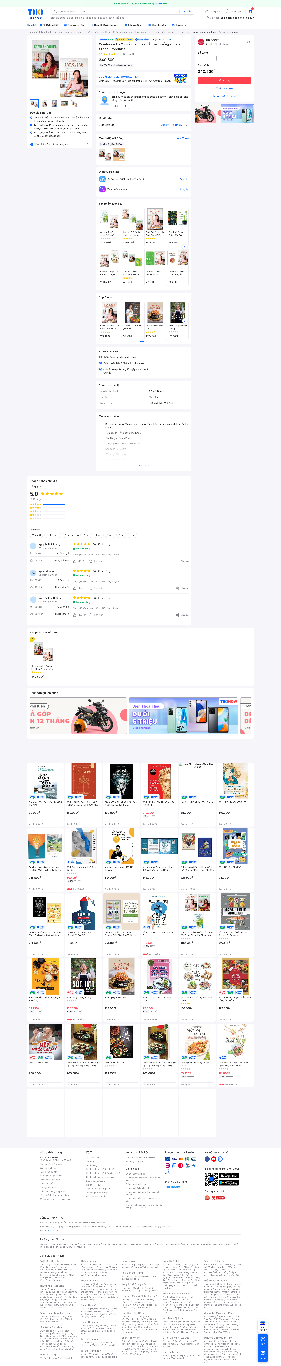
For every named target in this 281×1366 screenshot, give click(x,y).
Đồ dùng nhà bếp (48, 1358)
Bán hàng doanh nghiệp (97, 1192)
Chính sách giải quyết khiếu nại (100, 1177)
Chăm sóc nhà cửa (57, 1307)
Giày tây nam (101, 1325)
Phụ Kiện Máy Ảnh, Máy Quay (217, 1316)
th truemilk (72, 1244)
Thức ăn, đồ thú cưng (54, 1305)
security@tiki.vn (62, 1199)
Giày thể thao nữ (227, 1302)
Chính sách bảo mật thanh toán (100, 1169)
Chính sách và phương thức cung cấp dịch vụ (143, 1193)
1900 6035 (52, 1230)
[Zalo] (220, 1159)
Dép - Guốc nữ (101, 1309)
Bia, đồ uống (50, 1299)
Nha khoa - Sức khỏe (180, 1329)
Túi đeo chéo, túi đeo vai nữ (94, 1342)
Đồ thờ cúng (132, 1329)
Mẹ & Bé (180, 1275)
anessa (194, 1244)
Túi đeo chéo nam (97, 1354)
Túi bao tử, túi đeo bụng (105, 1357)
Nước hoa (50, 1346)
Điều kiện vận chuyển (96, 1196)
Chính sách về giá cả (135, 1174)
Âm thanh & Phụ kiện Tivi (215, 1264)
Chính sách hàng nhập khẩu (53, 1191)
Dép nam (95, 1328)
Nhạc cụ (143, 1329)
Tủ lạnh (212, 1267)
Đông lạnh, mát (59, 1294)
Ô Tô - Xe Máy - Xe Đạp (176, 1337)
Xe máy (171, 1344)
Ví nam (84, 1354)
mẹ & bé (79, 17)
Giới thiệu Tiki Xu (94, 1185)
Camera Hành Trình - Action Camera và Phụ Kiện (221, 1322)
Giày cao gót (87, 1309)
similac (217, 1244)
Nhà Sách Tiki (171, 1352)
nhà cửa (102, 17)
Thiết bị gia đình (64, 1358)
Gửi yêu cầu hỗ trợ (48, 1168)
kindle (169, 1244)
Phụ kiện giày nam (94, 1331)
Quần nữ (100, 1264)
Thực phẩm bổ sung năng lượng (222, 1303)
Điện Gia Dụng (48, 1354)
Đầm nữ (91, 1264)
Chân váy (100, 1270)
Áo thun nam (86, 1284)
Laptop (147, 1307)
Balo (124, 1264)
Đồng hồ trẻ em (152, 1290)
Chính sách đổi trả (48, 1183)
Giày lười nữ (105, 1314)
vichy (69, 1247)
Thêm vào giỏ (224, 88)
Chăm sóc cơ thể (54, 1336)
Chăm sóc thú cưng (131, 1341)
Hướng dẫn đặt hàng (49, 1172)
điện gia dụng (58, 17)
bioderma (114, 1244)
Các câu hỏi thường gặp (51, 1164)
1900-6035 (52, 1157)
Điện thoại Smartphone (50, 1316)
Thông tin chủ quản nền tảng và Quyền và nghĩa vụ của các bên (144, 1206)
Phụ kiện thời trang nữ (132, 1276)
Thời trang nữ (88, 1261)
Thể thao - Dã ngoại (176, 1270)
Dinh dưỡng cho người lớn (57, 1275)
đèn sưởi (218, 1341)
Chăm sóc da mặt (48, 1331)
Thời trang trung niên (96, 1275)
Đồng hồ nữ (138, 1288)
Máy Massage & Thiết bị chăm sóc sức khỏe (58, 1337)
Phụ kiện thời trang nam (139, 1277)
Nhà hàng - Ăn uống (178, 1327)
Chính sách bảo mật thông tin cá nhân (103, 1173)
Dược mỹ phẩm (66, 1349)
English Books (179, 1358)
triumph (150, 1244)
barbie (82, 1244)
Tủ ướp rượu (233, 1275)
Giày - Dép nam (89, 1322)
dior (51, 1244)
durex (105, 1244)
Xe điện (190, 1341)
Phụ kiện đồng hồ (135, 1290)
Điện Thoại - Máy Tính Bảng (55, 1313)
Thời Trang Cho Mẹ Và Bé (52, 1264)
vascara (43, 1244)
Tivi (210, 1272)
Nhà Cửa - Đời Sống (133, 1313)
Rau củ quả (50, 1292)
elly (122, 1244)
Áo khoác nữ (102, 1267)
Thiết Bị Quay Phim (220, 1329)
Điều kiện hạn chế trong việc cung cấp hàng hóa (143, 1178)
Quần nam (99, 1284)
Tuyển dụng (91, 1165)
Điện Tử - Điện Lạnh (215, 1261)
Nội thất (135, 1322)
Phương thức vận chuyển (51, 1176)
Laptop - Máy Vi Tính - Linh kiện (140, 1296)
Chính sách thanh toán (136, 1184)
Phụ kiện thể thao (222, 1289)
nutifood (160, 1244)
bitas (234, 1244)
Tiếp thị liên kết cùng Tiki (98, 1188)
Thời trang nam (89, 1280)
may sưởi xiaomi (218, 1349)
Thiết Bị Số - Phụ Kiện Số (176, 1293)
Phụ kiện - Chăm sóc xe (174, 1341)
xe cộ (70, 17)
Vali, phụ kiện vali (150, 1267)
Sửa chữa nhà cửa (135, 1319)
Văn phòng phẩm (186, 1355)
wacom (185, 1244)
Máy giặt (213, 1270)
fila (75, 1247)
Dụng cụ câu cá (217, 1294)
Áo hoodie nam (93, 1289)
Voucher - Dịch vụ (173, 1318)
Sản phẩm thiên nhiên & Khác (56, 1339)
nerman (177, 1244)
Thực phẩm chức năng (55, 1333)
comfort (226, 1244)
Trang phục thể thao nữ (214, 1284)
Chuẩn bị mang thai (55, 1280)
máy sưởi (208, 1341)
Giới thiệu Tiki (92, 1157)
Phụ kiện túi (110, 1345)
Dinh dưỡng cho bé (54, 1272)
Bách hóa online (176, 1277)
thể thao (120, 17)
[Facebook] (207, 1159)
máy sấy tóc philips (224, 1344)
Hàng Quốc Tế (171, 1261)
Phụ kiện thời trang (132, 1272)
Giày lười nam (87, 1325)
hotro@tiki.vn (64, 1195)
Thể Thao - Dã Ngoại (215, 1280)
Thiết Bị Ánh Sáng (222, 1319)
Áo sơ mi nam (99, 1286)
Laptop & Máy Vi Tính (184, 1280)
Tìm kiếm (187, 11)
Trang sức (126, 1288)
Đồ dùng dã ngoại (222, 1286)
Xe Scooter (187, 1344)
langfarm (54, 1247)
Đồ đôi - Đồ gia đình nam (101, 1292)
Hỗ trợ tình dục (63, 1346)
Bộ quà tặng (135, 1354)
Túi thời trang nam (91, 1350)
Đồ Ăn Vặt (131, 1349)
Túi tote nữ (98, 1345)
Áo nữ (83, 1264)
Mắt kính (147, 1276)
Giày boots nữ (91, 1314)
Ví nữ (110, 1342)
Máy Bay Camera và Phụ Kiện (221, 1330)
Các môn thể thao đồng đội (222, 1297)
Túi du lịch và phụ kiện (137, 1264)
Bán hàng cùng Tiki (135, 1161)
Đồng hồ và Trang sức (134, 1284)
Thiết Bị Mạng (137, 1305)
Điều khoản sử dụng (95, 1181)
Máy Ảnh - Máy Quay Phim (219, 1313)
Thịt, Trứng (54, 1289)
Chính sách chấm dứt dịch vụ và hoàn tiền (143, 1199)
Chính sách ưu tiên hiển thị (138, 1188)
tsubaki (81, 1247)
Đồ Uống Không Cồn (138, 1351)
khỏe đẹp (91, 17)
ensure (97, 1244)
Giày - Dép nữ (88, 1305)
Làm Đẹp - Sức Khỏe (51, 1327)
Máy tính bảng (52, 1322)
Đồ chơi (68, 1264)
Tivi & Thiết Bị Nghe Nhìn (179, 1284)
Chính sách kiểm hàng (50, 1179)
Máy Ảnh (228, 1332)
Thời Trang (188, 1264)
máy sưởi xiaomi (224, 1351)
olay (210, 1244)
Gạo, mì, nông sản (54, 1297)
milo (127, 1244)
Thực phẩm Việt (64, 1292)
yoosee (203, 1244)
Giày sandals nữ (96, 1311)
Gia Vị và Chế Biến (135, 1346)
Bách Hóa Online (131, 1337)
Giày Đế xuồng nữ (99, 1316)
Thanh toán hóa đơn (172, 1322)
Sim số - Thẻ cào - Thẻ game (186, 1332)
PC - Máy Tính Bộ (134, 1307)
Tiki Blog (90, 1161)
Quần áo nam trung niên (97, 1297)
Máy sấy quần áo (218, 1275)
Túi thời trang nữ (90, 1339)
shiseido (44, 1247)
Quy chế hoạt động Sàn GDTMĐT (141, 1157)
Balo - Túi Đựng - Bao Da (221, 1324)
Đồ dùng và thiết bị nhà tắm (141, 1324)
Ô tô (179, 1344)
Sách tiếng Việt (170, 1355)
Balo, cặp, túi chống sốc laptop (140, 1265)
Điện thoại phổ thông (54, 1319)
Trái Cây (43, 1289)
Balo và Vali (128, 1261)
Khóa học (187, 1322)
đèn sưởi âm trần (217, 1359)
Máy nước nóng (221, 1272)
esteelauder (60, 1244)
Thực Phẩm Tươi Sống (52, 1285)
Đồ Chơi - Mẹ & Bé (50, 1261)
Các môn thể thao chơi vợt (222, 1298)
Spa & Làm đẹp (182, 1324)
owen (89, 1244)
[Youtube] (213, 1159)
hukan (62, 1247)
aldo (143, 1244)
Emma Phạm (165, 39)
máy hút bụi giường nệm (221, 1352)
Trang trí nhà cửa (129, 1316)
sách (111, 17)
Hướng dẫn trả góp (48, 1187)
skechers (135, 1244)
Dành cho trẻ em (53, 1302)
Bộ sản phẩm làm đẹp (57, 1347)
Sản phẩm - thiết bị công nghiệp (181, 1281)
